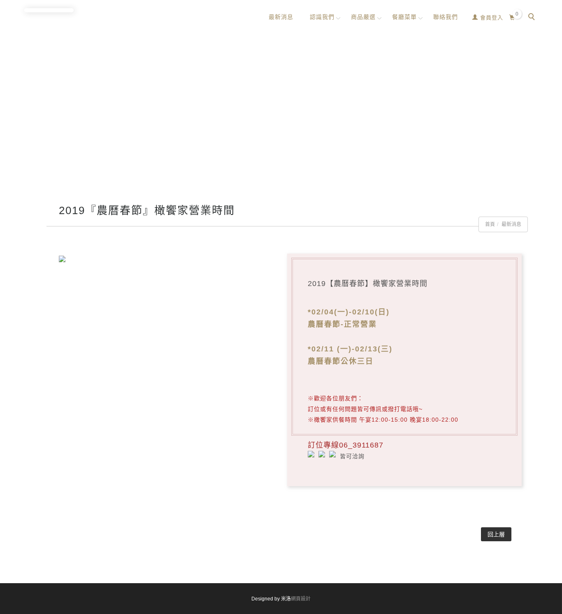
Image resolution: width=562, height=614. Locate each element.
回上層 (496, 534)
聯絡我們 (445, 17)
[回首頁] (49, 10)
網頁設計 (301, 599)
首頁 (490, 224)
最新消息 (281, 17)
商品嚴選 (363, 17)
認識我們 (322, 17)
